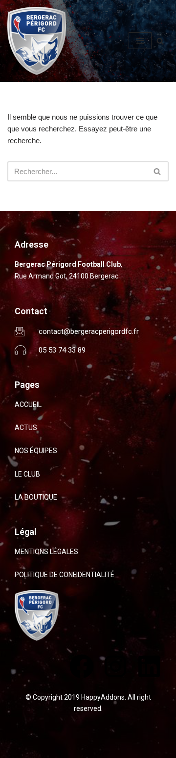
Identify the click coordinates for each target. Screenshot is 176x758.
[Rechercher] (160, 41)
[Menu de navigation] (140, 40)
